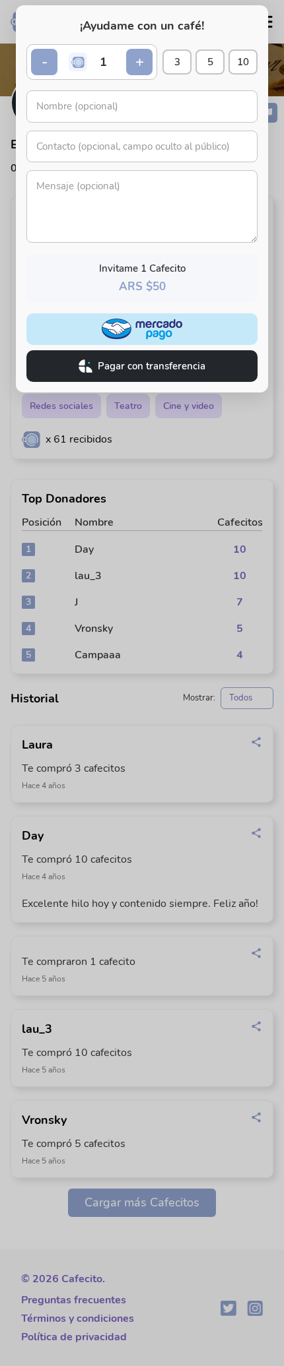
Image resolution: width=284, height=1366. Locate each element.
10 (243, 62)
